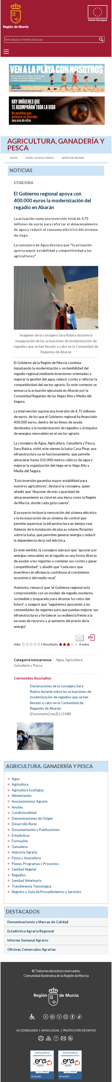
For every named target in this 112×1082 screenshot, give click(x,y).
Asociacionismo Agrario (30, 801)
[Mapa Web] (48, 1038)
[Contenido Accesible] (36, 1016)
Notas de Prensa (73, 157)
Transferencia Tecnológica (31, 886)
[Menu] (6, 52)
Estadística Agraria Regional (30, 931)
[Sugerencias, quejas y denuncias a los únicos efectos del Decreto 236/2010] (63, 1038)
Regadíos (19, 875)
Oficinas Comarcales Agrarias (31, 949)
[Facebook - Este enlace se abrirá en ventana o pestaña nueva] (72, 1016)
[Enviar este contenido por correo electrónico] (79, 638)
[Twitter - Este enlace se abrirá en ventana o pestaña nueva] (59, 1016)
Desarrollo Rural (24, 824)
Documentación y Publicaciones (36, 830)
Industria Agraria (24, 852)
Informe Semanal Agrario (27, 940)
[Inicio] (15, 16)
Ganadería (20, 847)
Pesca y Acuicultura (26, 858)
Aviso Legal (50, 1030)
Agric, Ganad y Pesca (40, 157)
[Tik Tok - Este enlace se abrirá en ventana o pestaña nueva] (79, 1016)
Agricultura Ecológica (27, 790)
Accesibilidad (27, 1030)
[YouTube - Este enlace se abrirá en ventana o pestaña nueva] (52, 1016)
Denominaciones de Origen (32, 818)
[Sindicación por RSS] (70, 1038)
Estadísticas (21, 835)
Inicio (14, 157)
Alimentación (22, 795)
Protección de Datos (79, 1030)
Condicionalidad (24, 813)
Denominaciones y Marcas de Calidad (37, 922)
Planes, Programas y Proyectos (35, 864)
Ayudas (17, 807)
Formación (20, 841)
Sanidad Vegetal (24, 869)
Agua (16, 779)
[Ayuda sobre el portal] (56, 1038)
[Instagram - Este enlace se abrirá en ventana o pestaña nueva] (66, 1016)
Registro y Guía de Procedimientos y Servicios (46, 892)
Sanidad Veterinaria (26, 880)
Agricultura (20, 784)
